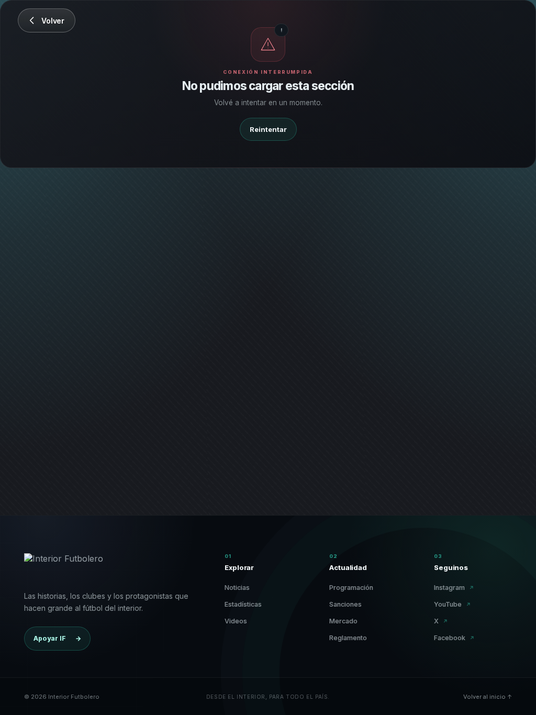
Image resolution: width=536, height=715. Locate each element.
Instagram (454, 587)
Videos (236, 621)
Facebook (454, 638)
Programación (351, 587)
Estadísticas (243, 604)
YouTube (452, 604)
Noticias (237, 587)
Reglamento (348, 638)
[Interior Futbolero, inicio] (63, 565)
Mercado (343, 621)
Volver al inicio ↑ (487, 696)
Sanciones (345, 604)
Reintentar (268, 129)
